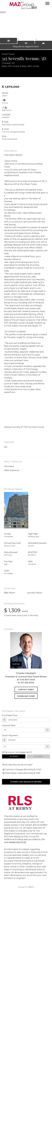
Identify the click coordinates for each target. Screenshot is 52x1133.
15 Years (14, 756)
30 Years (38, 756)
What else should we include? (17, 765)
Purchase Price (9, 715)
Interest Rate (8, 725)
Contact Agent (26, 689)
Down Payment (10, 735)
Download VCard (26, 696)
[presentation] (5, 22)
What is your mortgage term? (17, 752)
